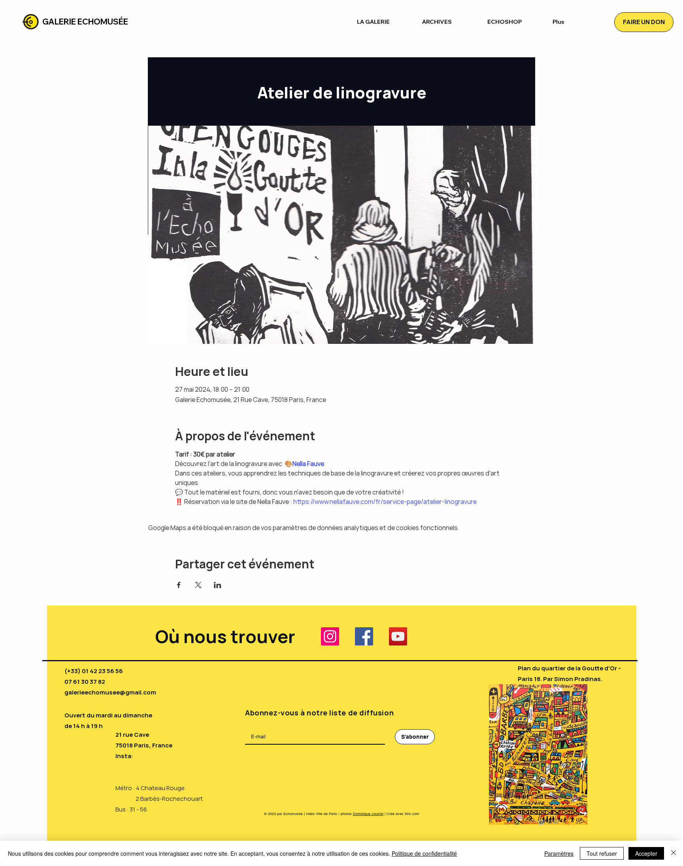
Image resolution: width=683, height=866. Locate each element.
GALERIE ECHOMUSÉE (85, 21)
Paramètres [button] (559, 853)
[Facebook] (364, 636)
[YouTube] (398, 636)
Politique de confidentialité (424, 853)
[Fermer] (673, 853)
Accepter (646, 853)
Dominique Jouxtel (368, 813)
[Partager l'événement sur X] (198, 585)
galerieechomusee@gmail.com (110, 692)
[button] (383, 21)
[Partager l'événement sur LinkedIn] (217, 585)
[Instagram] (330, 636)
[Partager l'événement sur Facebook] (179, 585)
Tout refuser (602, 853)
